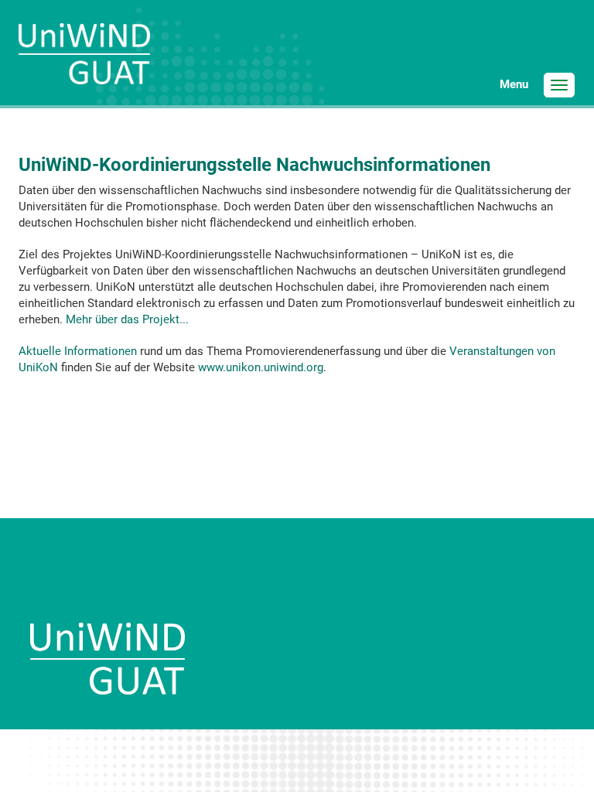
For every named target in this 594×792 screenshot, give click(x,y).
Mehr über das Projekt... (127, 319)
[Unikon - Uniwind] (84, 64)
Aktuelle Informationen (78, 351)
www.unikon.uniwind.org (260, 367)
